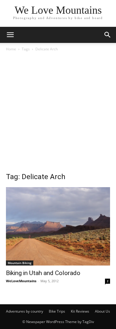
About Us (102, 311)
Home (11, 49)
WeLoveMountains (21, 281)
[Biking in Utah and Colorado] (58, 226)
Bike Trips (57, 311)
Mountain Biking (20, 263)
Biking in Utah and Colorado (43, 273)
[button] (10, 35)
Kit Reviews (80, 311)
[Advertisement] (58, 113)
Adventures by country (24, 311)
